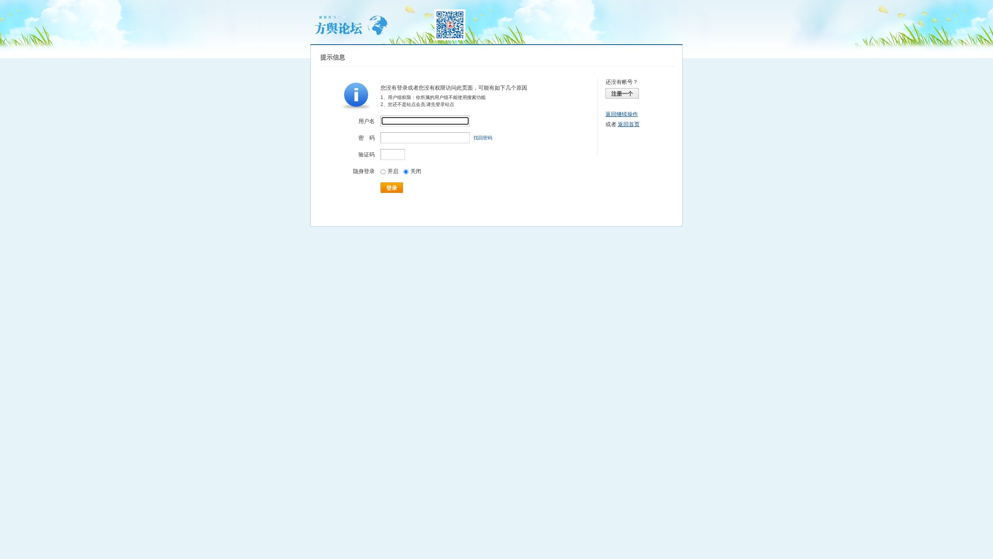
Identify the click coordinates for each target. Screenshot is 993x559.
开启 (393, 171)
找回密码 (483, 138)
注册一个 (622, 93)
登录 (391, 188)
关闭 (415, 171)
